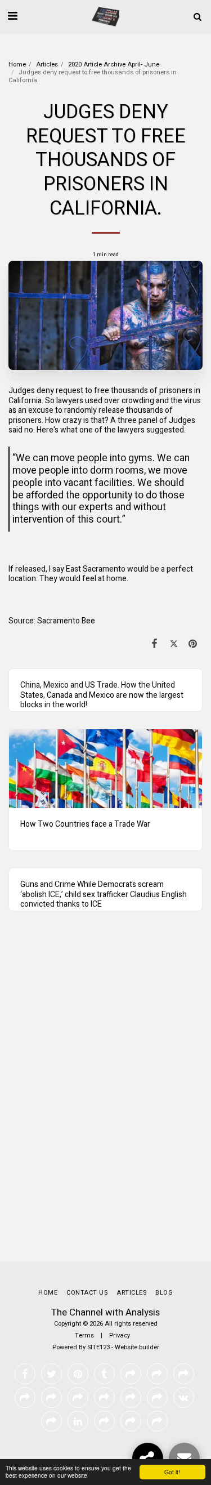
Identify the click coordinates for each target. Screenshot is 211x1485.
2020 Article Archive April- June (113, 64)
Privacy (119, 1335)
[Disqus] (105, 1097)
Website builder (137, 1347)
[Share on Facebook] (154, 644)
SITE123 (98, 1347)
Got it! (172, 1472)
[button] (12, 16)
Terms (84, 1335)
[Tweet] (173, 644)
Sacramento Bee (66, 621)
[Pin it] (193, 644)
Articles (47, 64)
